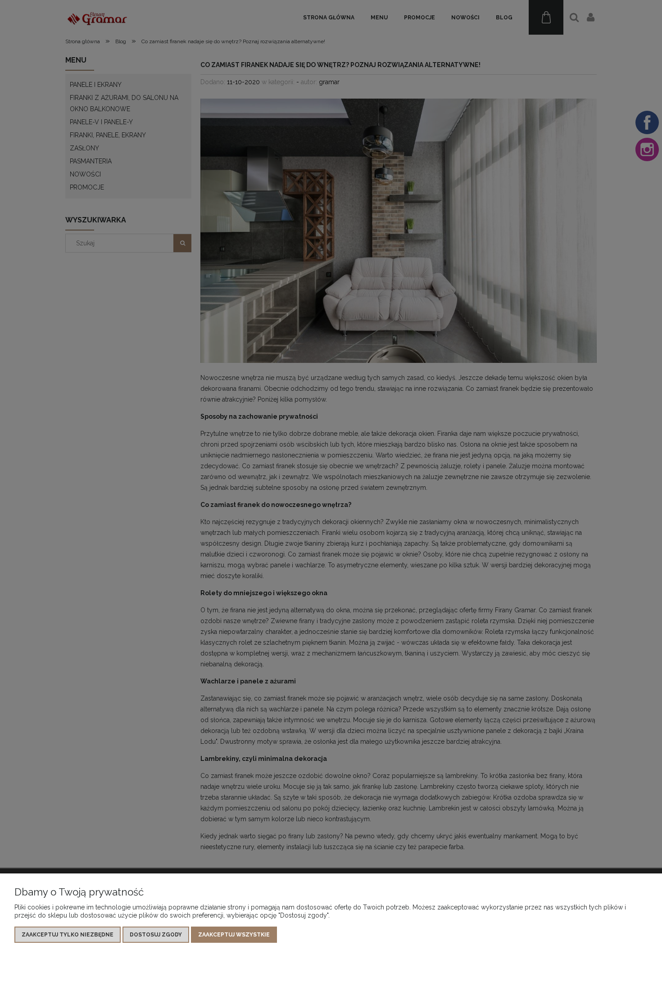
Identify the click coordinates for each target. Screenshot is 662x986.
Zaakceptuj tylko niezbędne (67, 935)
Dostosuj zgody (156, 935)
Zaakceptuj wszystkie (234, 935)
